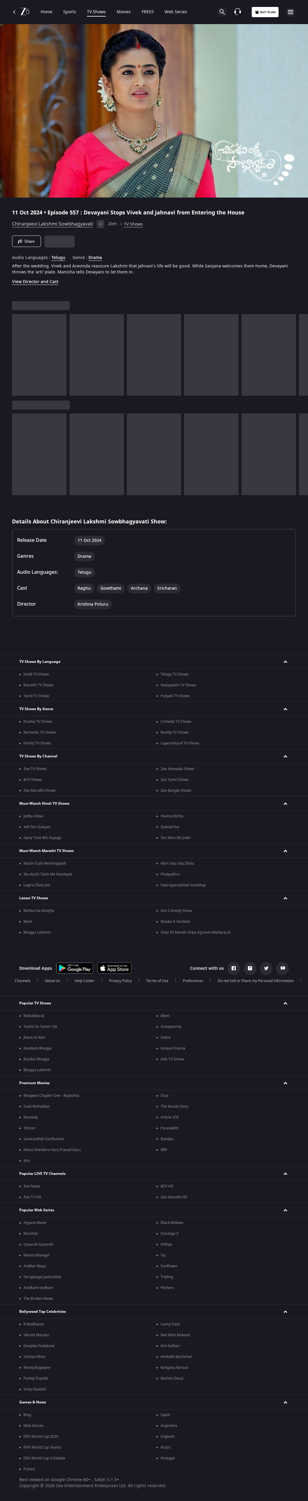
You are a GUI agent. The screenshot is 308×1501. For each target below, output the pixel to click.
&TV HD (167, 1186)
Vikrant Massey (36, 1335)
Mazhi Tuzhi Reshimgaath (44, 863)
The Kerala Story (174, 1106)
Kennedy (30, 1117)
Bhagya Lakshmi (37, 932)
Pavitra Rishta (172, 816)
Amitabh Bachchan (176, 1356)
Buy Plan (268, 12)
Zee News (31, 1186)
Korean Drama (173, 1048)
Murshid (30, 1233)
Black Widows (172, 1222)
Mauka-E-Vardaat (175, 921)
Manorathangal (36, 1255)
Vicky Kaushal (34, 1389)
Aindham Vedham (38, 1287)
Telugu (58, 258)
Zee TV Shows (35, 769)
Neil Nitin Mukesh (175, 1335)
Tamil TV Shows (36, 696)
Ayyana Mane (34, 1222)
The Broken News (38, 1298)
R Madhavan (33, 1324)
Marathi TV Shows (38, 685)
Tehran (29, 1128)
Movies (124, 12)
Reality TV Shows (175, 732)
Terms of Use (157, 981)
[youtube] (282, 968)
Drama (95, 258)
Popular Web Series (36, 1210)
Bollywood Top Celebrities (42, 1311)
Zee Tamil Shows (175, 779)
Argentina (169, 1425)
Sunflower (169, 1266)
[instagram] (250, 968)
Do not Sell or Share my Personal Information (256, 981)
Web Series (176, 12)
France (29, 1469)
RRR (164, 1150)
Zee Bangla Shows (176, 790)
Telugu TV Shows (175, 674)
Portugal (168, 1458)
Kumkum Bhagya (37, 1048)
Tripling (167, 1277)
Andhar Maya (34, 1266)
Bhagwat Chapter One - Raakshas (51, 1095)
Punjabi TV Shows (175, 696)
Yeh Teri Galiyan (36, 827)
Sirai (164, 1095)
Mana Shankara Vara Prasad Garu (52, 1150)
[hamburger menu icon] (290, 12)
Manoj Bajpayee (37, 1367)
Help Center (85, 981)
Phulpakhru (170, 874)
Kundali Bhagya (36, 1059)
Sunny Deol (170, 1324)
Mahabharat (33, 1016)
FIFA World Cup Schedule (44, 1458)
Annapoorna (171, 1026)
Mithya (166, 1244)
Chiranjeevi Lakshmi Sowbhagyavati (52, 224)
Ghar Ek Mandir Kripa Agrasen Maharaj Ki (195, 932)
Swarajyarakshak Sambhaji (183, 885)
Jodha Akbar (33, 816)
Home (46, 12)
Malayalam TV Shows (178, 685)
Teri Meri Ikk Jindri (176, 838)
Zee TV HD (32, 1197)
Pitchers (167, 1287)
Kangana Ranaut (174, 1367)
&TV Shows (32, 779)
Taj (163, 1255)
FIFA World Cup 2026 (40, 1436)
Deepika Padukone (39, 1346)
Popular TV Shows (35, 1003)
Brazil (165, 1447)
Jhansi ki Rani (34, 1037)
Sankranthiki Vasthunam (43, 1139)
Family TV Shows (37, 743)
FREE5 (148, 12)
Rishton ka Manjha (38, 910)
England (167, 1436)
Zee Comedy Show (176, 910)
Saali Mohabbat (36, 1106)
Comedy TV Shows (176, 721)
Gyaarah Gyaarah (38, 1244)
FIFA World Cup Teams (42, 1447)
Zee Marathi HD (174, 1197)
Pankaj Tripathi (35, 1378)
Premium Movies (34, 1083)
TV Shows (96, 12)
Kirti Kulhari (170, 1346)
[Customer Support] (237, 12)
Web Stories (33, 1425)
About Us (52, 981)
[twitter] (266, 968)
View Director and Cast (35, 282)
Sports (69, 12)
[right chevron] (18, 355)
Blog (27, 1415)
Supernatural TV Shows (180, 743)
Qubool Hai (170, 827)
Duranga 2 (169, 1233)
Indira (166, 1037)
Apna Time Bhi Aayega (42, 838)
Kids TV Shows (172, 1059)
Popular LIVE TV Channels (42, 1173)
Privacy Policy (120, 981)
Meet (27, 921)
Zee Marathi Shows (39, 790)
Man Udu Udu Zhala (177, 863)
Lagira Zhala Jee (36, 885)
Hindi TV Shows (36, 674)
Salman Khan (34, 1356)
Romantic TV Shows (39, 732)
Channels (22, 981)
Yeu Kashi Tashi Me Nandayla (47, 874)
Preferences (193, 981)
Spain (165, 1415)
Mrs (26, 1160)
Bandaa (167, 1139)
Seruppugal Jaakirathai (42, 1277)
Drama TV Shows (37, 721)
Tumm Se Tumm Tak (40, 1026)
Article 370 (170, 1117)
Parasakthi (169, 1128)
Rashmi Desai (172, 1378)
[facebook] (233, 968)
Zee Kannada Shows (177, 769)
